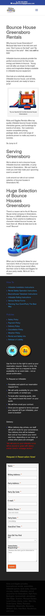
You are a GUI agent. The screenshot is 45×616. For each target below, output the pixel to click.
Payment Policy (14, 323)
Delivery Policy (14, 326)
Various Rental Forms (16, 300)
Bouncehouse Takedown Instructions (22, 294)
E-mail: (11, 500)
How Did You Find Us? (15, 536)
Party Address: (13, 483)
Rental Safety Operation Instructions (22, 290)
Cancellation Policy (15, 329)
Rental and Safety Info (17, 336)
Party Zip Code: (14, 492)
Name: (10, 466)
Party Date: (12, 518)
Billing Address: (14, 474)
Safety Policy (13, 319)
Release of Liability (15, 339)
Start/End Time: (14, 526)
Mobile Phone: (13, 509)
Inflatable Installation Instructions (21, 287)
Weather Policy (14, 333)
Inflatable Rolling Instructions (19, 297)
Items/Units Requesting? (13, 547)
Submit (12, 566)
